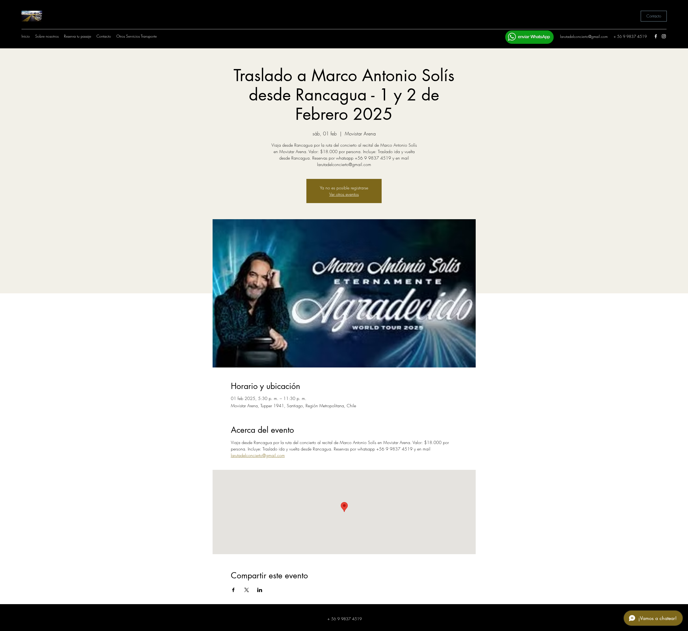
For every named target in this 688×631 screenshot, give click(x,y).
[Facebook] (655, 36)
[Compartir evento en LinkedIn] (259, 590)
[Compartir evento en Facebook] (233, 590)
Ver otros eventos (344, 194)
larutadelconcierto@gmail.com (584, 36)
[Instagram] (663, 36)
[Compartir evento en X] (246, 590)
